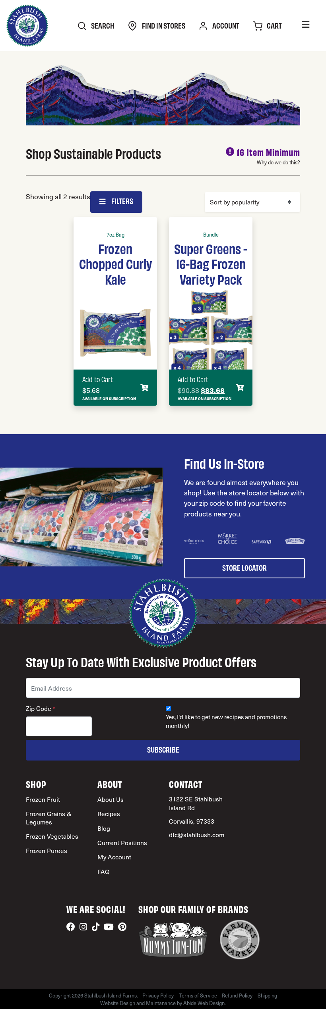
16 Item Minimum (268, 152)
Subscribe (163, 749)
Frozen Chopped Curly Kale (115, 263)
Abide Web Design (204, 1003)
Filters (121, 200)
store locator (244, 567)
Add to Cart (97, 379)
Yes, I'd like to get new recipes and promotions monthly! (226, 721)
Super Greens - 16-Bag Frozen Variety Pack (210, 263)
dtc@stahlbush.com (196, 834)
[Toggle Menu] (305, 26)
